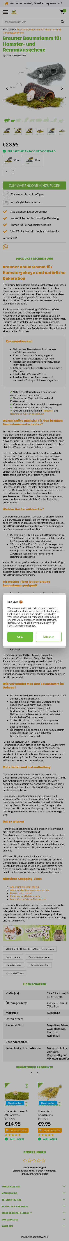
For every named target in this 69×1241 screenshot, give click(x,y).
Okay (20, 636)
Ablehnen (48, 636)
